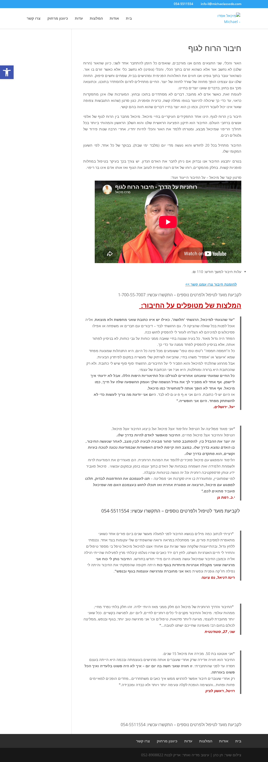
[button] (7, 72)
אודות (114, 18)
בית (129, 18)
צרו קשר (34, 18)
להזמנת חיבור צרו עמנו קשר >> (211, 284)
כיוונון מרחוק (57, 18)
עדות (79, 18)
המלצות (96, 18)
